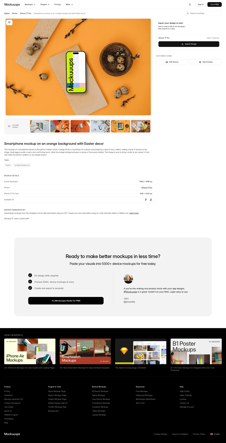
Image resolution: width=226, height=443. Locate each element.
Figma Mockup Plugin (57, 391)
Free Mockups (142, 391)
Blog (6, 423)
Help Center (185, 391)
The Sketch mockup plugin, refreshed (130, 368)
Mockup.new (53, 411)
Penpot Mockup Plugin (57, 399)
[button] (30, 4)
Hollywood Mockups (144, 395)
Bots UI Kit (140, 403)
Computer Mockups (100, 407)
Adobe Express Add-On (58, 403)
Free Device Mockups (101, 399)
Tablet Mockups (98, 411)
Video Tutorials (186, 395)
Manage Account (187, 407)
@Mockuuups (130, 292)
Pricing (57, 4)
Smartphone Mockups (101, 403)
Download (8, 395)
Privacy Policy (199, 434)
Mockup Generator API (13, 399)
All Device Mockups (100, 391)
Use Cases (8, 407)
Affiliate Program (11, 415)
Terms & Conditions (180, 434)
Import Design (190, 44)
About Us (8, 411)
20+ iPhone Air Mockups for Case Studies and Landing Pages (29, 368)
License (183, 399)
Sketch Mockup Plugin (57, 395)
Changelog (8, 419)
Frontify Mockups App (57, 407)
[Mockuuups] (12, 4)
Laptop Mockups (99, 415)
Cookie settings (160, 434)
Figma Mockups (98, 395)
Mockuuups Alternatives (145, 399)
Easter (8, 165)
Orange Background (22, 165)
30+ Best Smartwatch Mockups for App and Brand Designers (85, 368)
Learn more (134, 213)
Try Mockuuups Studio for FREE (66, 301)
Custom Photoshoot (12, 403)
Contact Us (184, 403)
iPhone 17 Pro (146, 188)
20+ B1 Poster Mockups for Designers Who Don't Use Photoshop (193, 369)
